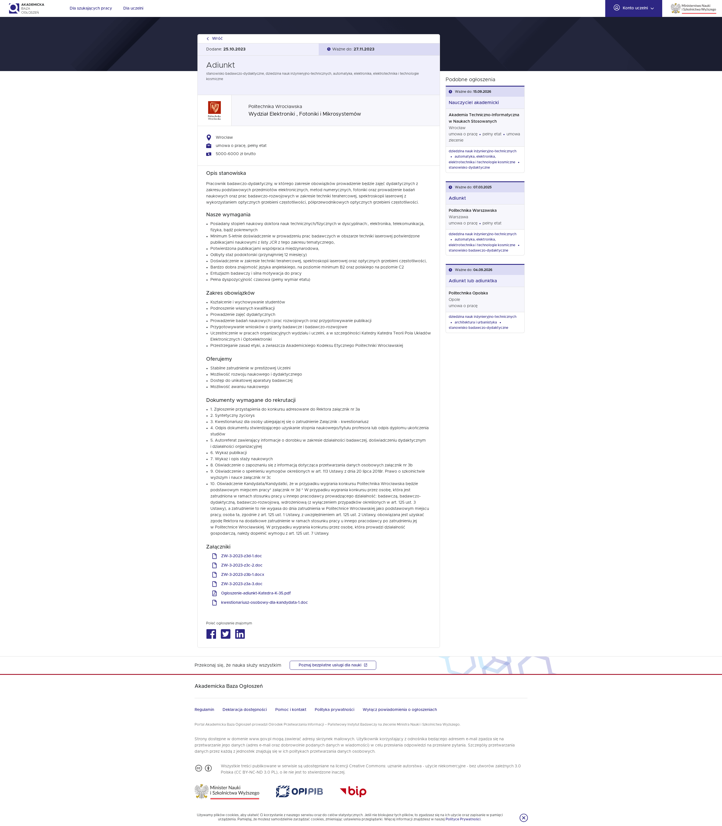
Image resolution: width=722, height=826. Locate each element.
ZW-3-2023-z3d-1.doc (241, 556)
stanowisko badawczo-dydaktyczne (478, 250)
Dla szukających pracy (91, 8)
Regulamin (204, 710)
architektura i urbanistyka (476, 322)
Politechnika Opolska (468, 293)
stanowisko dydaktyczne (469, 167)
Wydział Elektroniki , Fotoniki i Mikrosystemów (304, 114)
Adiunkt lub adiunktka (473, 281)
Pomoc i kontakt (290, 710)
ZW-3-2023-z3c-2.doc (242, 565)
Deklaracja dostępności (245, 710)
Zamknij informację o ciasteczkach (524, 818)
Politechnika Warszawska (473, 211)
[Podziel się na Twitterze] (225, 634)
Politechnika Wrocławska (275, 106)
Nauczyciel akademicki (474, 102)
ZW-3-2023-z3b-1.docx (242, 575)
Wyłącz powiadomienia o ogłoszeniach (400, 710)
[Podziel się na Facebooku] (211, 634)
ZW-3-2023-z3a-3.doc (242, 584)
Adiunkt (457, 198)
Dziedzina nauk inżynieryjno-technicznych (482, 151)
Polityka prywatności (334, 710)
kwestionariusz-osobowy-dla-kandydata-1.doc (264, 603)
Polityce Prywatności (463, 819)
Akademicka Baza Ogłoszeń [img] (26, 8)
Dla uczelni (133, 8)
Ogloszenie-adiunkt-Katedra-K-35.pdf (256, 593)
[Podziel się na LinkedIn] (240, 634)
